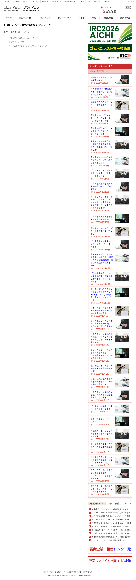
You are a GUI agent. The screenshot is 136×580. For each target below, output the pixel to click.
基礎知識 (45, 1)
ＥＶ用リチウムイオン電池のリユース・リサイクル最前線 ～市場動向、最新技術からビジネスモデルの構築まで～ (101, 202)
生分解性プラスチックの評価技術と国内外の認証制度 (101, 368)
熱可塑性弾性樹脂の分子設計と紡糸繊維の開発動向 (101, 105)
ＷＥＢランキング (128, 503)
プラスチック (44, 18)
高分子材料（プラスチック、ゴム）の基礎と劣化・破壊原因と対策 (101, 118)
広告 (82, 1)
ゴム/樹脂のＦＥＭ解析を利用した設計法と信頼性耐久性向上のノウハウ (102, 92)
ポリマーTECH (64, 18)
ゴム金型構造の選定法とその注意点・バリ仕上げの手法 (101, 244)
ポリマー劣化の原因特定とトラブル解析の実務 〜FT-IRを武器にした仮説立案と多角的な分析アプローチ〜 (102, 294)
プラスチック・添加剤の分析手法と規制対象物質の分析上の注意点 (101, 310)
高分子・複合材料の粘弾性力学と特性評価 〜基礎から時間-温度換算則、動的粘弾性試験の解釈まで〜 (102, 260)
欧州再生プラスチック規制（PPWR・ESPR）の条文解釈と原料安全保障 (101, 323)
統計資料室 (125, 18)
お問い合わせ (88, 572)
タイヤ (81, 18)
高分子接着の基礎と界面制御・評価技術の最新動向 (101, 447)
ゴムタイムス (48, 572)
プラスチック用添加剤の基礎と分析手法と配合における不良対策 (101, 173)
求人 (88, 1)
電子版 (7, 1)
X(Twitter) (106, 1)
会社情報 (58, 572)
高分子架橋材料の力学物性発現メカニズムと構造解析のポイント (101, 160)
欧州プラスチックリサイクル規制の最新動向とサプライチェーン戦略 (101, 460)
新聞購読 (26, 1)
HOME (9, 18)
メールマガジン (109, 11)
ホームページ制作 (71, 1)
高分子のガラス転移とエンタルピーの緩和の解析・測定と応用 (101, 131)
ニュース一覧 (25, 18)
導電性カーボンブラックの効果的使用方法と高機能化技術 (101, 433)
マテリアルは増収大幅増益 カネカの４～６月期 (111, 516)
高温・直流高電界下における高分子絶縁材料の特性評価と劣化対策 (101, 381)
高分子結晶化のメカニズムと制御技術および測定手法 (101, 231)
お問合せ (97, 1)
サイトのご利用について (72, 572)
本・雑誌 (35, 1)
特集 (94, 18)
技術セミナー (56, 1)
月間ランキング (116, 503)
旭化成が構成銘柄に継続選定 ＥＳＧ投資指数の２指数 (113, 537)
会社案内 (16, 1)
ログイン (130, 1)
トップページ (14, 42)
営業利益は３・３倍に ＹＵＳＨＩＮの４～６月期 (111, 523)
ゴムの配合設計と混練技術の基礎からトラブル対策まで (101, 186)
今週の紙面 (108, 18)
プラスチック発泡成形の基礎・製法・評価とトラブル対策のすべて (101, 489)
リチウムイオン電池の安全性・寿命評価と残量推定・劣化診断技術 (101, 395)
